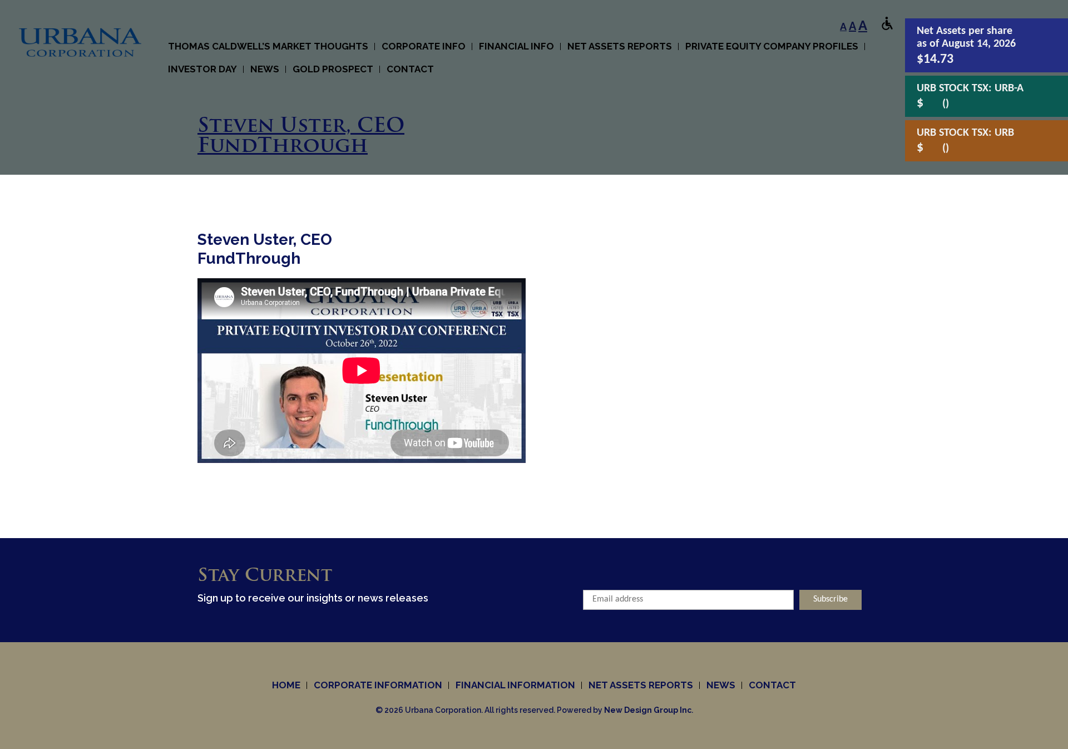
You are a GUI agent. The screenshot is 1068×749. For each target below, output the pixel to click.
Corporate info (424, 46)
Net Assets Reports (619, 46)
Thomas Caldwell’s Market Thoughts (268, 46)
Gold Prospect (333, 69)
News (720, 685)
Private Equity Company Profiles (771, 46)
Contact (410, 69)
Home (286, 685)
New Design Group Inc (647, 710)
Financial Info (516, 46)
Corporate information (378, 685)
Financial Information (515, 685)
